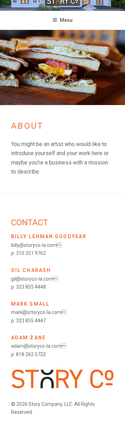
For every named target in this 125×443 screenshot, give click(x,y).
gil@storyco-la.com (34, 279)
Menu (66, 20)
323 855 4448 (31, 287)
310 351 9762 (31, 253)
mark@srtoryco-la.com (38, 312)
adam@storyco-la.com (38, 346)
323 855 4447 (31, 320)
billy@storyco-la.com (36, 245)
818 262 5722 (31, 354)
